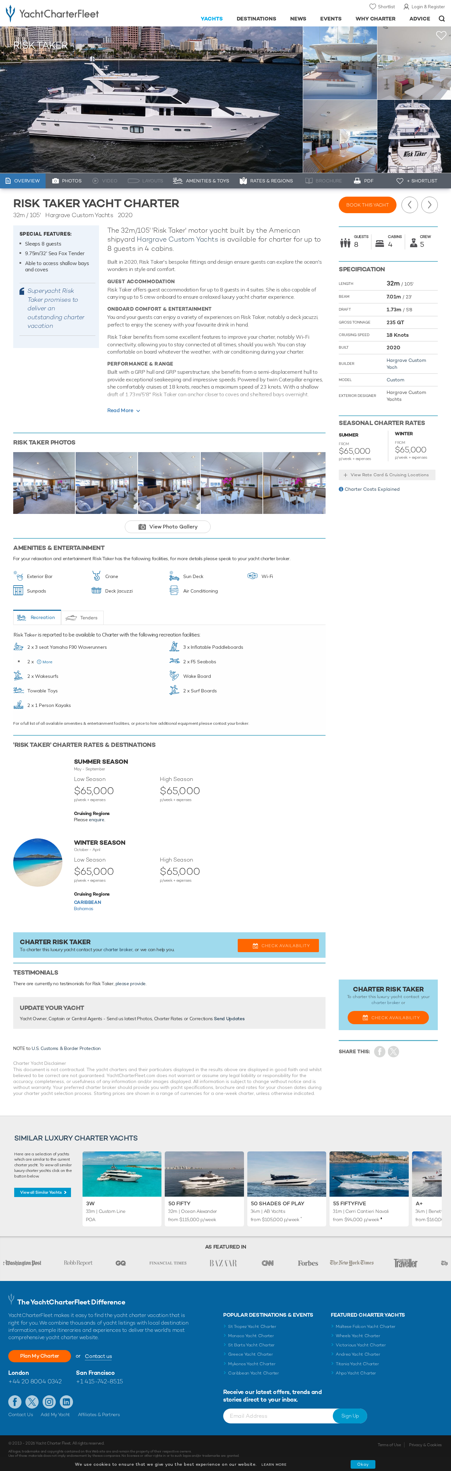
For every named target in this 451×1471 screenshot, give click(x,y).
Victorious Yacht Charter (361, 1345)
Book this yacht (367, 205)
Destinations (257, 18)
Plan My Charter (39, 1355)
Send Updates (229, 1019)
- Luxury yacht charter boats (69, 13)
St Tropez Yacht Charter (252, 1326)
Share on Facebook (380, 1052)
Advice (419, 18)
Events (331, 18)
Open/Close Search (442, 19)
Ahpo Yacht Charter (356, 1373)
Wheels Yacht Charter (358, 1335)
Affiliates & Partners (99, 1414)
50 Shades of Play (277, 1203)
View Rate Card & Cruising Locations (390, 475)
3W (90, 1203)
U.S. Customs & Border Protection (66, 1048)
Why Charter (376, 18)
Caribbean (87, 902)
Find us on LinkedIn (66, 1402)
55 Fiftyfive (349, 1203)
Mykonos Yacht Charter (251, 1364)
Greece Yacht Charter (250, 1354)
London (18, 1372)
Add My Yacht (55, 1414)
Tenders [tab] (88, 618)
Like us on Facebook (14, 1402)
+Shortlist (441, 35)
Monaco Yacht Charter (251, 1335)
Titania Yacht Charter (357, 1364)
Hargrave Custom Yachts (177, 239)
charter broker (117, 949)
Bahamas (84, 908)
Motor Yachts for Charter (83, 34)
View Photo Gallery (173, 526)
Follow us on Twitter (32, 1402)
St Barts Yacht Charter (251, 1345)
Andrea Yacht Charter (358, 1354)
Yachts (212, 18)
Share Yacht (393, 1052)
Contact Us (20, 1414)
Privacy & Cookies (425, 1445)
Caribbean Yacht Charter (253, 1373)
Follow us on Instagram (49, 1402)
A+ (419, 1203)
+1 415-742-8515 (99, 1381)
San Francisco (95, 1372)
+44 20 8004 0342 (35, 1381)
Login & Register (428, 6)
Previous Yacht (409, 205)
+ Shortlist (422, 181)
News (298, 18)
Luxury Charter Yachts (34, 34)
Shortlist (386, 6)
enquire (96, 820)
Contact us (98, 1356)
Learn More (274, 1464)
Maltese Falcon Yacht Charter (366, 1326)
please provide (131, 984)
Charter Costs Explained (372, 489)
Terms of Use (389, 1445)
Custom (395, 380)
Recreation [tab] (43, 617)
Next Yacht (429, 205)
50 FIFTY (179, 1203)
